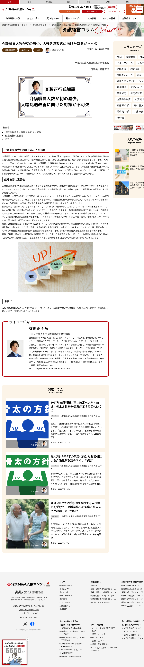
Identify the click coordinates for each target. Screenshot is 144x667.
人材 (38, 50)
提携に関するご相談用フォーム (103, 599)
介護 (9, 2)
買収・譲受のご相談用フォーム (103, 592)
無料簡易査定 (92, 11)
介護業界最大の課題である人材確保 (23, 132)
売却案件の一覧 (114, 11)
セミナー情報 (109, 18)
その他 (120, 117)
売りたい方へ (33, 18)
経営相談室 (10, 50)
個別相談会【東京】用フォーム (103, 596)
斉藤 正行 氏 (123, 105)
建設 (128, 2)
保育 (68, 2)
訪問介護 (135, 69)
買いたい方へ (53, 18)
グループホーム (125, 63)
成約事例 (91, 18)
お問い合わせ (134, 6)
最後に (8, 139)
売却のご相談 (70, 11)
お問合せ (94, 585)
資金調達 (121, 87)
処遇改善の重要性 (14, 135)
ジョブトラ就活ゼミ (129, 628)
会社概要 (63, 609)
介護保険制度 (123, 99)
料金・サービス (73, 18)
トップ (62, 582)
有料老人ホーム (125, 75)
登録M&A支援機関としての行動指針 (29, 606)
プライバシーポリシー (29, 610)
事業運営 (121, 93)
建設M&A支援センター (130, 602)
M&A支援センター (128, 585)
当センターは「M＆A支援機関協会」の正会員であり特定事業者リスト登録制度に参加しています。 (29, 598)
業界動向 (25, 50)
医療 (88, 2)
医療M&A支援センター (130, 596)
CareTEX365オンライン (69, 650)
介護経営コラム (129, 18)
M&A (119, 57)
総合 (29, 2)
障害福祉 (49, 2)
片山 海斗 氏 (123, 111)
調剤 (108, 2)
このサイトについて (29, 613)
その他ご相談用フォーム (100, 602)
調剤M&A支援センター (130, 599)
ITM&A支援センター (129, 606)
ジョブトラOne (127, 631)
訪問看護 (121, 69)
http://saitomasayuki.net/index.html (53, 368)
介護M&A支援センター (23, 9)
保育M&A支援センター (130, 592)
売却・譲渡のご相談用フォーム (103, 589)
